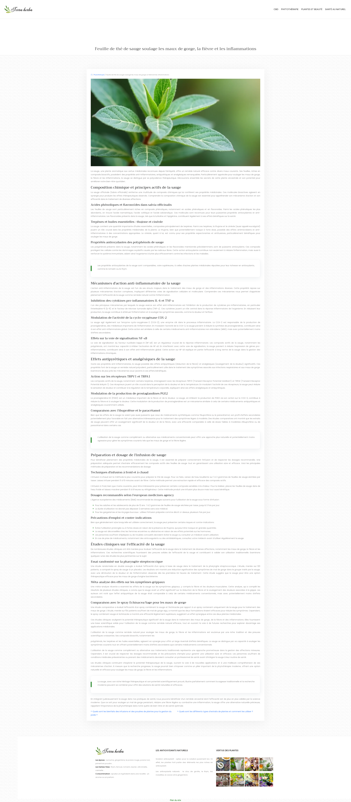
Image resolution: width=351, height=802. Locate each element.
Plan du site (175, 800)
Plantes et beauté (311, 9)
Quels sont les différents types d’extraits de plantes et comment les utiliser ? (216, 711)
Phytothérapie (289, 9)
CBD (276, 9)
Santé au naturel (335, 9)
